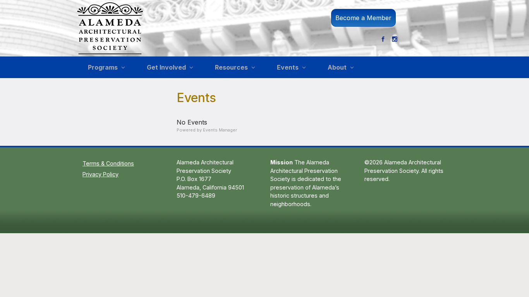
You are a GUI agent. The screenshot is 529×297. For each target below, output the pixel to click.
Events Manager (220, 130)
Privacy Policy (100, 174)
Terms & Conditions (108, 163)
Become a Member (363, 18)
